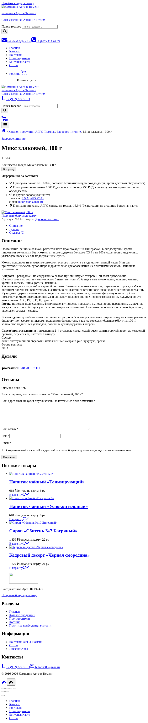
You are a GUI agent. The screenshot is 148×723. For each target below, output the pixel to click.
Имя (5, 435)
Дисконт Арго (18, 648)
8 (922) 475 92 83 (33, 198)
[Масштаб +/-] (3, 688)
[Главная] (4, 131)
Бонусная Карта (19, 61)
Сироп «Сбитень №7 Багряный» (43, 530)
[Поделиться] (10, 688)
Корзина (14, 622)
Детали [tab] (14, 229)
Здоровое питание (13, 138)
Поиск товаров (11, 26)
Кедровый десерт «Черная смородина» (49, 555)
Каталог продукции (22, 615)
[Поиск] (5, 31)
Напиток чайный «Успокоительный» (48, 506)
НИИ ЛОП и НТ (29, 368)
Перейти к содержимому (18, 3)
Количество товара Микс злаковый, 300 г (29, 165)
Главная (14, 47)
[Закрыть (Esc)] (14, 688)
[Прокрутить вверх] (4, 683)
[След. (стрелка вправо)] (6, 691)
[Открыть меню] (5, 125)
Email (6, 443)
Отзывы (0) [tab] (16, 232)
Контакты (15, 54)
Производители (19, 58)
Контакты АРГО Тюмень (25, 641)
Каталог (14, 51)
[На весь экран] (6, 688)
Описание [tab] (16, 225)
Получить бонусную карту (19, 595)
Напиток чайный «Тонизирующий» (46, 481)
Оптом (13, 65)
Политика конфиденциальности (30, 625)
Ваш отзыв (10, 429)
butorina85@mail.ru (30, 201)
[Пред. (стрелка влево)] (3, 691)
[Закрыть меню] (3, 695)
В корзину (9, 169)
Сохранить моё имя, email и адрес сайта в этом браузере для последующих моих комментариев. (69, 450)
